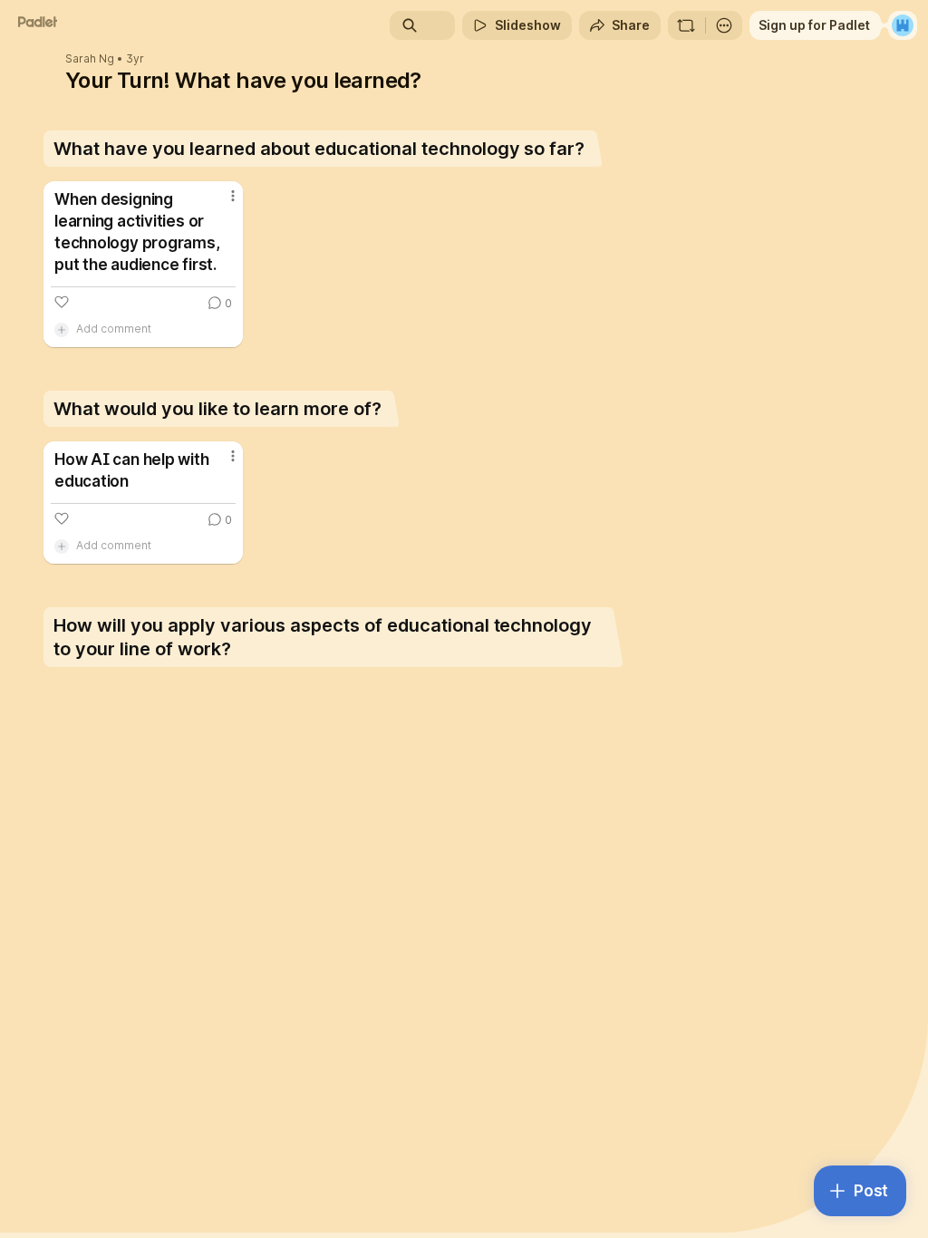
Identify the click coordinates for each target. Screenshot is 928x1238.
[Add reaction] (61, 302)
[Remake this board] (686, 25)
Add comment (113, 328)
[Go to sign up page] (902, 25)
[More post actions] (221, 203)
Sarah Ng (89, 59)
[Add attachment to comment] (62, 329)
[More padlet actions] (724, 25)
